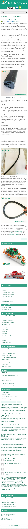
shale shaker (19, 488)
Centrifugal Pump (17, 477)
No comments (16, 21)
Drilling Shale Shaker (6, 307)
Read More (24, 239)
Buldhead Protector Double (8, 19)
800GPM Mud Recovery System (9, 357)
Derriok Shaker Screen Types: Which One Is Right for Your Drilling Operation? (13, 434)
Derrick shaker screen (18, 478)
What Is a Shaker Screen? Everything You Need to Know (11, 404)
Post (10, 21)
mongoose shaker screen (10, 482)
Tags (19, 402)
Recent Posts (5, 402)
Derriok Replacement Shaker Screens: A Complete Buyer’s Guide (13, 414)
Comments (12, 402)
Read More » (23, 410)
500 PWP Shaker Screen (7, 477)
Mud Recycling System (14, 234)
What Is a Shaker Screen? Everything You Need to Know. (11, 424)
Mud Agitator (17, 482)
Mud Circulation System (7, 362)
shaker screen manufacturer (10, 485)
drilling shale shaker (15, 232)
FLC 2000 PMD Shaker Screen (8, 299)
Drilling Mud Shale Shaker (7, 309)
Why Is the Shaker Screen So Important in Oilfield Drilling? (12, 444)
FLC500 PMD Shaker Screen (8, 294)
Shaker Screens (15, 486)
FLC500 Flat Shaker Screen (8, 292)
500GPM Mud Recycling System (9, 359)
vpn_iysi (6, 463)
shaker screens (6, 226)
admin (5, 454)
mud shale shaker (18, 231)
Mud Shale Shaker (6, 394)
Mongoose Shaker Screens (7, 301)
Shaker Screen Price (7, 486)
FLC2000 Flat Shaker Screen (8, 296)
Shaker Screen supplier (10, 488)
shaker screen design (11, 484)
